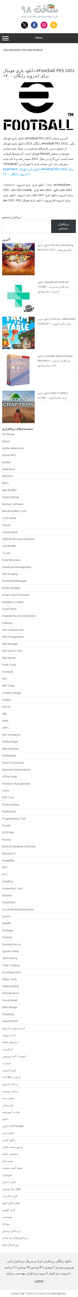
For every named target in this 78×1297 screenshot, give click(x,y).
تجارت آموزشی (11, 1111)
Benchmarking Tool (14, 510)
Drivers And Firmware (15, 594)
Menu (39, 37)
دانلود (5, 1118)
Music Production (13, 762)
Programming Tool (14, 818)
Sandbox (7, 881)
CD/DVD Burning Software (18, 538)
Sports (6, 916)
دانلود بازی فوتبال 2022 (29, 200)
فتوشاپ (7, 1174)
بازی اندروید (23, 184)
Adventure (8, 469)
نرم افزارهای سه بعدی (15, 1237)
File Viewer (9, 657)
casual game (10, 532)
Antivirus (7, 475)
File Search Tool (12, 650)
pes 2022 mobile (21, 189)
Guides (6, 699)
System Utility (10, 951)
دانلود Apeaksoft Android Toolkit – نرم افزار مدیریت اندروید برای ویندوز (53, 286)
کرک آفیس (8, 1209)
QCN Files (8, 832)
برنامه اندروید (10, 1083)
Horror (6, 706)
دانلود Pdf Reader (13, 1125)
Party (5, 790)
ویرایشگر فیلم (10, 1244)
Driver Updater (11, 587)
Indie (5, 720)
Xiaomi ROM (10, 1021)
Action (6, 441)
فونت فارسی (10, 1195)
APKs (5, 483)
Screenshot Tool (12, 888)
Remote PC (9, 853)
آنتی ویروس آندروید (13, 1027)
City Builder (9, 545)
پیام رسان (8, 1105)
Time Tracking (11, 965)
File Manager (10, 643)
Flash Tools (9, 664)
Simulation (8, 902)
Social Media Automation (18, 909)
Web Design (9, 1007)
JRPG (5, 727)
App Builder (9, 489)
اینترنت (6, 1062)
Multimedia (9, 755)
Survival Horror (11, 944)
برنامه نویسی (10, 1090)
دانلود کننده (9, 1139)
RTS (4, 874)
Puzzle (6, 825)
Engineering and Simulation (19, 615)
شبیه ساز (7, 1160)
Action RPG (9, 454)
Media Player (10, 741)
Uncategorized (11, 972)
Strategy (7, 930)
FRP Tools (8, 685)
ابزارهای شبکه (10, 1042)
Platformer (9, 811)
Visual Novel (9, 1000)
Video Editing (10, 986)
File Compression (13, 629)
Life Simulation (11, 734)
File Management (13, 636)
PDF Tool (8, 797)
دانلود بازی (38, 184)
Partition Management (16, 783)
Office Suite (9, 776)
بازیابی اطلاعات (11, 1076)
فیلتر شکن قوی (11, 1202)
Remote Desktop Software (19, 846)
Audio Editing (10, 497)
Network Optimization (16, 769)
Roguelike (8, 860)
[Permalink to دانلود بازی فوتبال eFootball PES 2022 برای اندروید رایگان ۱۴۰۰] (39, 129)
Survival (7, 937)
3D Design (8, 434)
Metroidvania (10, 748)
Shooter (7, 895)
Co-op (6, 552)
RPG (5, 867)
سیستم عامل (10, 1153)
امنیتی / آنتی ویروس (14, 1056)
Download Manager (14, 580)
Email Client (9, 608)
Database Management (16, 566)
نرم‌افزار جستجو (11, 217)
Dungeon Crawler (13, 601)
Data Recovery (11, 559)
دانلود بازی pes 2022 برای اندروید (38, 195)
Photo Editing (10, 804)
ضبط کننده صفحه (12, 1167)
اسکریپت (7, 1049)
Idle (4, 713)
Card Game (9, 517)
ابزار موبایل (9, 1035)
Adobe (6, 462)
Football (7, 671)
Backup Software (13, 503)
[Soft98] (39, 17)
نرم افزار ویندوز (11, 1230)
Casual (6, 524)
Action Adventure (13, 448)
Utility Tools (9, 979)
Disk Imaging (10, 573)
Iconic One (17, 1293)
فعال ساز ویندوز (11, 1188)
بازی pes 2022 (42, 189)
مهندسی (7, 1216)
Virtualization (10, 993)
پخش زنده (8, 1097)
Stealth (6, 923)
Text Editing (9, 958)
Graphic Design (11, 692)
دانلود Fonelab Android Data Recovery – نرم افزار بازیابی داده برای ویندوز (55, 360)
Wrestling (8, 1014)
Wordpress (59, 1293)
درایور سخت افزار (12, 1146)
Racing (6, 839)
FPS (4, 678)
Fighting (7, 622)
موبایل (6, 1223)
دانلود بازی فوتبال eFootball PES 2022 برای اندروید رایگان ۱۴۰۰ (39, 73)
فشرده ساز (9, 1181)
